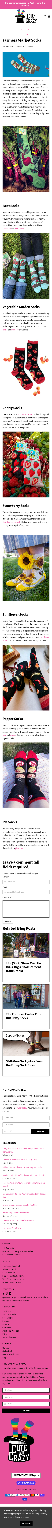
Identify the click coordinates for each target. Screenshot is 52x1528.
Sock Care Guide (9, 1315)
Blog (4, 1358)
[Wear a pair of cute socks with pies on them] (26, 808)
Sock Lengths (7, 1318)
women (13, 735)
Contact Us (6, 1328)
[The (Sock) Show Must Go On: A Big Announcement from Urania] (26, 945)
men (4, 735)
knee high (7, 229)
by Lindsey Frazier (8, 46)
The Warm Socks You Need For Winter (18, 1220)
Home (26, 34)
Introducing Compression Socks (16, 1213)
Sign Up (40, 1131)
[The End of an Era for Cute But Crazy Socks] (26, 996)
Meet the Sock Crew (10, 1354)
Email (5, 887)
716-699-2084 (8, 1248)
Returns (5, 1324)
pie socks (19, 848)
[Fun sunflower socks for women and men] (26, 600)
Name (6, 877)
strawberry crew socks (12, 522)
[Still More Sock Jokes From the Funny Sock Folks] (26, 1044)
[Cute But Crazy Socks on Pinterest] (7, 1294)
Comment (7, 898)
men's (5, 330)
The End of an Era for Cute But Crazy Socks (20, 1160)
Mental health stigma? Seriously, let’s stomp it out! (24, 1175)
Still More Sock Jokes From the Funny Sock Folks (22, 1167)
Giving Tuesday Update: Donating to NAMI (20, 1205)
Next (29, 30)
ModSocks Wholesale (11, 1331)
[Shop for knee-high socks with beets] (26, 191)
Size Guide (6, 1311)
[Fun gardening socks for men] (26, 298)
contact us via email (13, 1255)
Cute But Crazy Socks (28, 1490)
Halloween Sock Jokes (12, 1228)
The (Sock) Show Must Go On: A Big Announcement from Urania (23, 967)
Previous (23, 30)
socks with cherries (25, 414)
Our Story (6, 1348)
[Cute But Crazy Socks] (26, 16)
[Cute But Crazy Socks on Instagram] (10, 1294)
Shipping (6, 1321)
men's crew (19, 229)
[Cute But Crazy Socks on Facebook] (3, 1294)
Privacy (5, 1334)
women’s (15, 330)
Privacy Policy (21, 1108)
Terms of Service (9, 1337)
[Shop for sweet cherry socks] (26, 399)
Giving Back (7, 1351)
